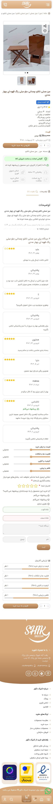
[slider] (31, 450)
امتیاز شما (44, 486)
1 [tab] (28, 72)
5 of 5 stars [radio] (19, 486)
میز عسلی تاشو (22, 13)
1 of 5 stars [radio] (36, 486)
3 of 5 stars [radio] (27, 486)
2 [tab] (25, 72)
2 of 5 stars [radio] (31, 486)
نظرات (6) (31, 191)
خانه (45, 13)
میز (40, 13)
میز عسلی (33, 13)
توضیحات (43, 191)
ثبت (43, 547)
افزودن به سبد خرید (20, 145)
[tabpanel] (26, 48)
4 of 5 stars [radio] (23, 486)
